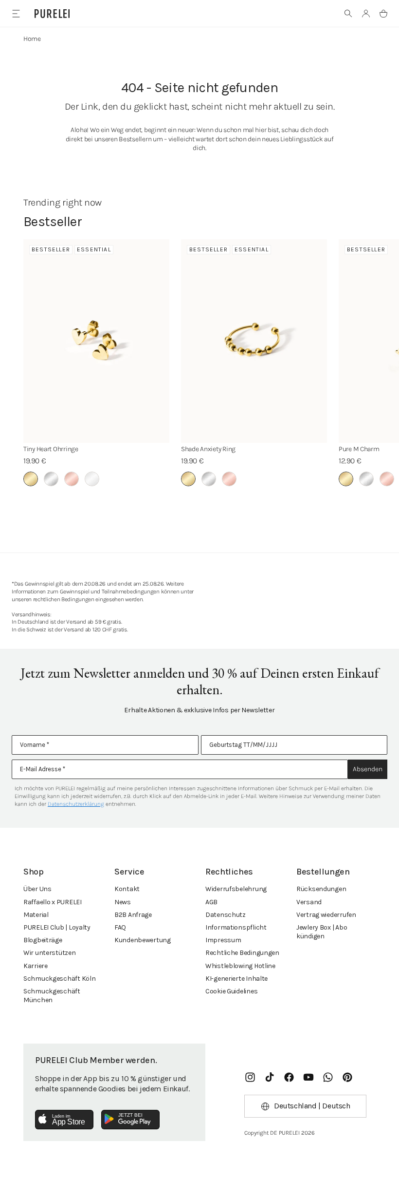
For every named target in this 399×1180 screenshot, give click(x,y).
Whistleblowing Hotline (240, 966)
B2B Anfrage (133, 915)
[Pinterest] (347, 1077)
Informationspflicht (236, 927)
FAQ (120, 927)
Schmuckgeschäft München (51, 995)
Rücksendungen (321, 889)
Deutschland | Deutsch (312, 1105)
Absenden (367, 769)
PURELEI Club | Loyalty (57, 927)
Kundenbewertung (142, 940)
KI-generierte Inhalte (236, 978)
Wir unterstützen (49, 953)
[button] (348, 13)
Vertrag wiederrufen (326, 915)
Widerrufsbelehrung (236, 889)
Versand (309, 902)
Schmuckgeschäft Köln (59, 978)
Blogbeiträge (42, 940)
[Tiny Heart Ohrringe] (96, 341)
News (122, 902)
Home (32, 39)
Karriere (35, 966)
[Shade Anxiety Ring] (254, 341)
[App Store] (64, 1119)
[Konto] (366, 13)
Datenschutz (225, 915)
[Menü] (16, 13)
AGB (211, 902)
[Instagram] (250, 1077)
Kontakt (127, 889)
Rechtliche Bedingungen (242, 953)
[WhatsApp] (328, 1077)
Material (36, 915)
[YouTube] (308, 1077)
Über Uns (37, 889)
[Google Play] (130, 1119)
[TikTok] (269, 1077)
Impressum (223, 940)
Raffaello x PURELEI (52, 902)
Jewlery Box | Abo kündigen (321, 931)
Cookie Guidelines (231, 991)
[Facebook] (289, 1077)
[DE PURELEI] (52, 13)
